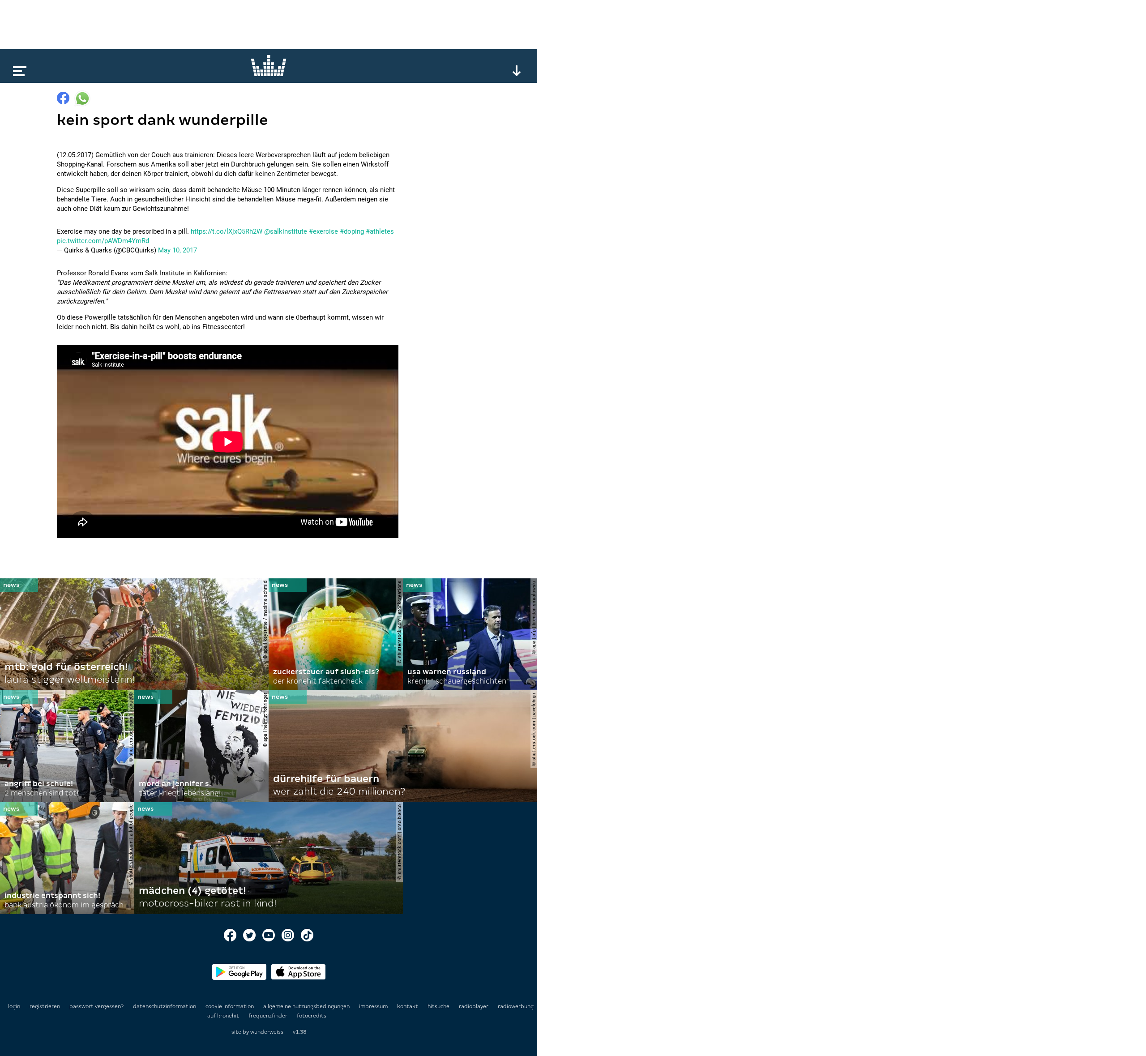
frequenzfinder (268, 1016)
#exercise (323, 231)
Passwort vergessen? (96, 1006)
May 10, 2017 (177, 250)
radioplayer (474, 1006)
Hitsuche (439, 1006)
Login (14, 1006)
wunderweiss (266, 1032)
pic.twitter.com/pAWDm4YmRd (103, 241)
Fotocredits (311, 1016)
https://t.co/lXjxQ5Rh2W (226, 231)
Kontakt (408, 1006)
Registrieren (45, 1006)
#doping (352, 231)
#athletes (380, 231)
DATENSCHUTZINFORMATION (165, 1006)
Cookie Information (230, 1006)
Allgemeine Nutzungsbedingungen (307, 1006)
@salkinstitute (285, 231)
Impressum (374, 1006)
